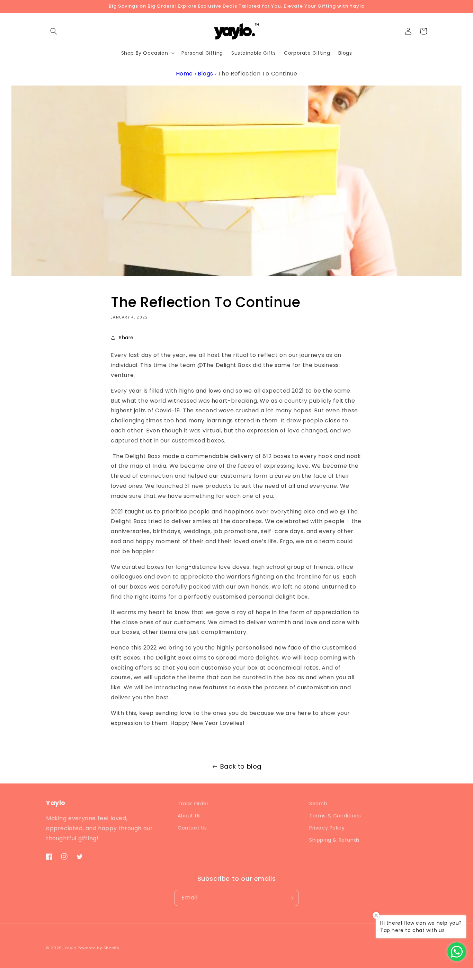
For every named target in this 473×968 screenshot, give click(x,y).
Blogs (205, 74)
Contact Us (192, 827)
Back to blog (240, 766)
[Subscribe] (290, 898)
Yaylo (70, 948)
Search (318, 803)
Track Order (193, 803)
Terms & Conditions (335, 815)
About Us (189, 815)
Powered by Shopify (98, 948)
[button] (53, 31)
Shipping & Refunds (334, 839)
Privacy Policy (327, 827)
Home (184, 74)
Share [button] (126, 337)
